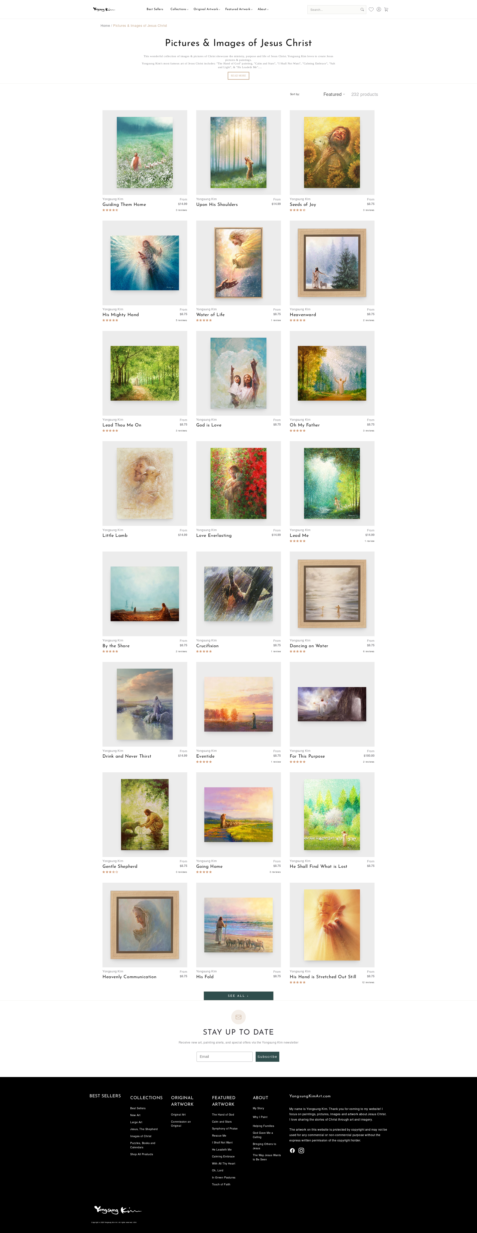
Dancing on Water (309, 646)
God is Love (209, 425)
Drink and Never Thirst (126, 756)
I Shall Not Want (222, 1142)
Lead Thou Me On (121, 425)
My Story (258, 1108)
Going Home (209, 866)
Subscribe (267, 1057)
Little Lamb (115, 535)
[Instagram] (301, 1152)
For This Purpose (307, 756)
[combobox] (337, 9)
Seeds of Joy (303, 205)
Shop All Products (141, 1154)
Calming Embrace (223, 1156)
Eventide (205, 756)
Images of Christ (140, 1136)
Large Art (136, 1122)
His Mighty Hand (120, 315)
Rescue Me (219, 1135)
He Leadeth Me (222, 1149)
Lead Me (299, 535)
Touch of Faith (221, 1184)
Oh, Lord (217, 1170)
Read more (238, 75)
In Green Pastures (224, 1177)
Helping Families (263, 1126)
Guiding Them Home (124, 205)
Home (105, 25)
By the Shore (115, 646)
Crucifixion (207, 646)
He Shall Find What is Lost (319, 866)
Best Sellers (105, 1096)
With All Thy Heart (223, 1163)
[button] (178, 9)
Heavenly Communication (129, 977)
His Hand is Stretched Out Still (323, 977)
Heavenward (303, 315)
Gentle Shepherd (120, 866)
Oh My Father (305, 425)
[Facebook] (292, 1152)
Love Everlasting (214, 535)
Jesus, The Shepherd (144, 1129)
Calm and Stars (222, 1121)
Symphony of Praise (225, 1128)
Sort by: (295, 94)
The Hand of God (223, 1114)
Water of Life (210, 315)
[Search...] (362, 9)
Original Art (178, 1114)
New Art (135, 1115)
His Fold (205, 977)
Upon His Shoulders (217, 205)
